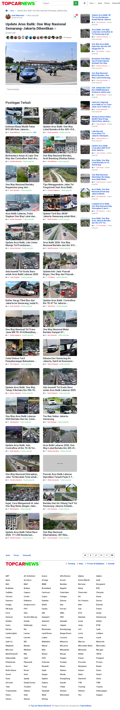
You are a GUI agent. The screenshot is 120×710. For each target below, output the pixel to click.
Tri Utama (51, 277)
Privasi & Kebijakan (95, 564)
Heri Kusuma (53, 509)
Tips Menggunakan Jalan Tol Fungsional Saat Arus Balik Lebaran (58, 187)
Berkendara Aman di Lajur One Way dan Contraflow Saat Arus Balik (22, 158)
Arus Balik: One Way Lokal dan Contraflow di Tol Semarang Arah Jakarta (102, 33)
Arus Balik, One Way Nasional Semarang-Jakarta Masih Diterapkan (101, 192)
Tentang (71, 564)
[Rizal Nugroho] (57, 37)
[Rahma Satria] (53, 37)
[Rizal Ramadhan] (49, 37)
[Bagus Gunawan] (8, 37)
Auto (8, 555)
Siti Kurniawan (15, 538)
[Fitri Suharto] (42, 37)
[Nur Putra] (27, 37)
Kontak (111, 564)
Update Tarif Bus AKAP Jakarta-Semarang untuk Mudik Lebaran (60, 216)
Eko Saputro (14, 509)
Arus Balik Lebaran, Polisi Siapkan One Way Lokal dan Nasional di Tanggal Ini (20, 216)
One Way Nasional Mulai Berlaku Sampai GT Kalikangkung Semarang (56, 332)
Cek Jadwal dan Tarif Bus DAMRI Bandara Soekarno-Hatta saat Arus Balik (101, 91)
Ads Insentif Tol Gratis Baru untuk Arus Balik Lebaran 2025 (59, 389)
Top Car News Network (41, 706)
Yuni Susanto (53, 538)
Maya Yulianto (15, 393)
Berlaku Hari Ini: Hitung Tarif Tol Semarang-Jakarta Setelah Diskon (60, 506)
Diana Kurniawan (102, 80)
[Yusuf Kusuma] (16, 37)
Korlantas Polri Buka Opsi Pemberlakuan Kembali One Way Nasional (101, 62)
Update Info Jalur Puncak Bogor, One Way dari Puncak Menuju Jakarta (58, 274)
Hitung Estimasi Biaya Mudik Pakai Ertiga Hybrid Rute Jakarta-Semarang (101, 120)
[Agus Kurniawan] (23, 37)
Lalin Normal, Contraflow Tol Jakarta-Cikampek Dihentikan (100, 134)
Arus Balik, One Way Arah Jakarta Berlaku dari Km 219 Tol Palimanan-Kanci (101, 221)
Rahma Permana (102, 66)
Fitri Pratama (100, 211)
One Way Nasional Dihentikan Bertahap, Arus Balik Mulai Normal (101, 178)
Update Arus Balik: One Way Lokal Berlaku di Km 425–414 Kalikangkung (58, 129)
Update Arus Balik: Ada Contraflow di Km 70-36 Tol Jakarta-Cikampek (20, 448)
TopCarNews (85, 706)
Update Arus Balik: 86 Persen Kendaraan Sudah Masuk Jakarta (101, 17)
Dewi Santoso (53, 393)
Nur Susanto (52, 335)
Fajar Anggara (101, 124)
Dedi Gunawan (53, 132)
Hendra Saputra (54, 190)
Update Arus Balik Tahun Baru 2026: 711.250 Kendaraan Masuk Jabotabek (21, 535)
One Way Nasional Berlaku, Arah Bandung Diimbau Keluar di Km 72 (59, 158)
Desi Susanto (15, 306)
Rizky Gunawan (53, 480)
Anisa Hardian (15, 248)
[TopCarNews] (7, 10)
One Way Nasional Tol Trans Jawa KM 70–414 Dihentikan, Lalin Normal (21, 332)
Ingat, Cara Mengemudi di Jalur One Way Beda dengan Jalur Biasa (22, 506)
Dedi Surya (100, 167)
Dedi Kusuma (101, 182)
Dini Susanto (15, 190)
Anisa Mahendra (102, 109)
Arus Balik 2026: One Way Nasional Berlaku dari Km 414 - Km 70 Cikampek (59, 245)
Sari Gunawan (101, 22)
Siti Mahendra (101, 196)
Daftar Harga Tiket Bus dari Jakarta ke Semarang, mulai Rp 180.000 (22, 303)
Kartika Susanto (16, 161)
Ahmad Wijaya (101, 95)
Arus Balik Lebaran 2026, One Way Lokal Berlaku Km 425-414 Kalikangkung (59, 448)
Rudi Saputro (15, 451)
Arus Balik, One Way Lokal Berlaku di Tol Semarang (100, 162)
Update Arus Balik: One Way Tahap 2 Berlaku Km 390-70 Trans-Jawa (20, 390)
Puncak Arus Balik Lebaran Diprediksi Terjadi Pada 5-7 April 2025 (57, 477)
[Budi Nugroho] (34, 37)
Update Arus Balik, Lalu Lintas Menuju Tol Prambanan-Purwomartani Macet (22, 245)
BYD (34, 132)
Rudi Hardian (53, 219)
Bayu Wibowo (15, 132)
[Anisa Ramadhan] (12, 37)
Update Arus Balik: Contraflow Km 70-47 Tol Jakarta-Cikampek (59, 303)
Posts (16, 555)
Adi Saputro (14, 422)
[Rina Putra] (31, 37)
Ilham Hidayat (53, 364)
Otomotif (27, 555)
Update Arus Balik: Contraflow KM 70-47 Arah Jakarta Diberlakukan (101, 149)
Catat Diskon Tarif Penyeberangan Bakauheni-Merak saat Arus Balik (20, 361)
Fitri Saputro (15, 364)
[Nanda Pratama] (19, 37)
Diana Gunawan (16, 219)
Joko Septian (15, 277)
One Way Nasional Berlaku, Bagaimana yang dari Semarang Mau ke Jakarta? (20, 187)
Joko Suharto (101, 153)
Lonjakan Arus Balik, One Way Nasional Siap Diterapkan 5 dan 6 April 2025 (102, 207)
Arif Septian (100, 51)
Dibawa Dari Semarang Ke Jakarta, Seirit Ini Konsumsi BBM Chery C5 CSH (57, 361)
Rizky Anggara (15, 335)
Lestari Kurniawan (102, 37)
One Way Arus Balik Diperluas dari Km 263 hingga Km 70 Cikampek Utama (101, 47)
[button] (92, 3)
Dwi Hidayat (52, 422)
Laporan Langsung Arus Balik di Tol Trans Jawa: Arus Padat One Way (102, 105)
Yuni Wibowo (52, 161)
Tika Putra (52, 306)
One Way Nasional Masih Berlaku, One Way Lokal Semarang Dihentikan (101, 76)
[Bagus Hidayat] (46, 37)
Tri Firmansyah (101, 225)
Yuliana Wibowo (102, 138)
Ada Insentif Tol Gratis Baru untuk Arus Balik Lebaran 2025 (22, 273)
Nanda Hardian (53, 451)
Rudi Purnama (53, 248)
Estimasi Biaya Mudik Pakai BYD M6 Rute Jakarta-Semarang (20, 129)
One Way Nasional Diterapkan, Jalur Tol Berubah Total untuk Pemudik (22, 477)
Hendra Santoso (16, 480)
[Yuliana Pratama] (38, 37)
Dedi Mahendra (18, 15)
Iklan (81, 564)
